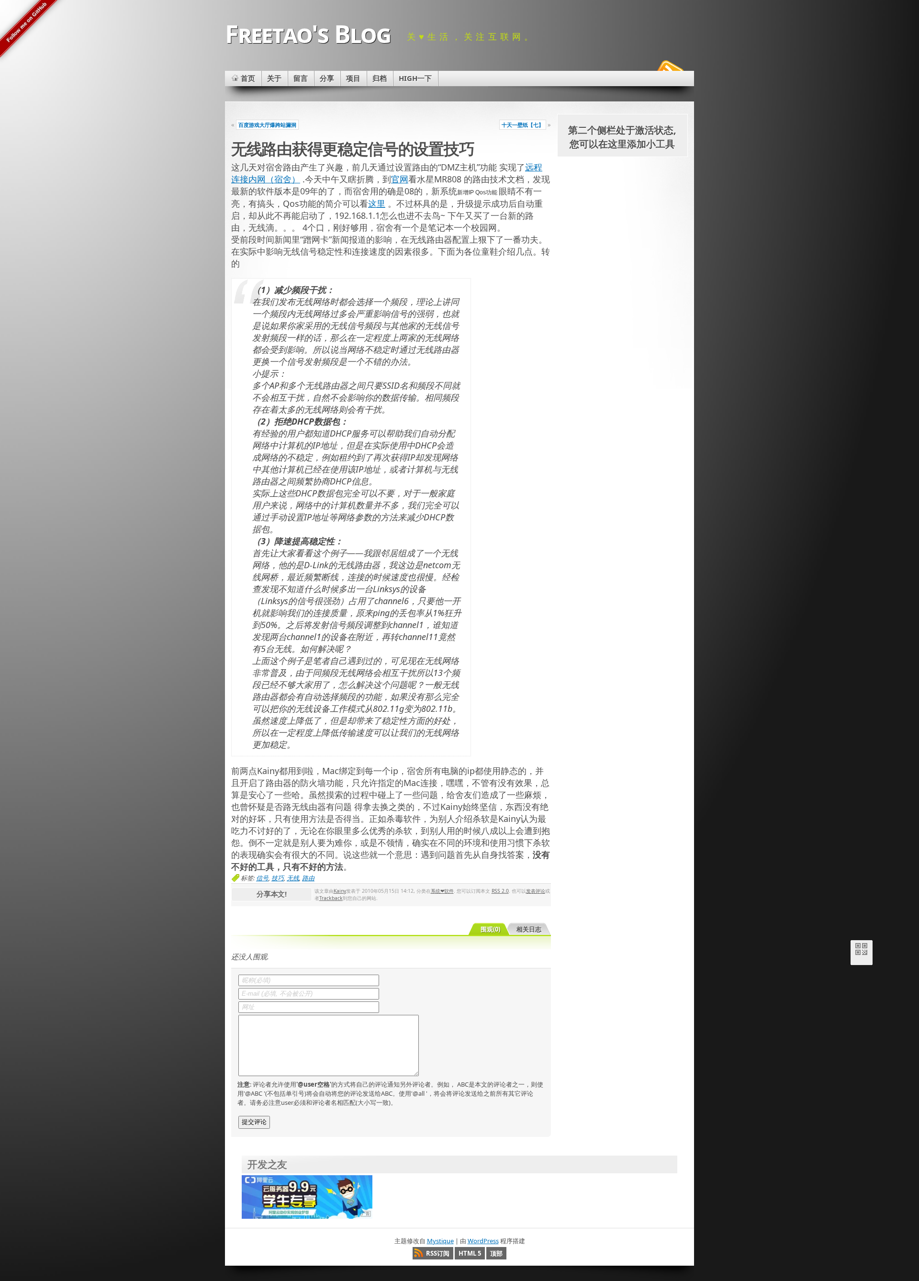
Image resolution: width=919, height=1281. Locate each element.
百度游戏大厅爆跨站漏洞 (267, 124)
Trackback (331, 898)
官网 (399, 179)
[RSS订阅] (669, 69)
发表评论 (535, 891)
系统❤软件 (442, 891)
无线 (293, 878)
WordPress (483, 1240)
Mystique (440, 1240)
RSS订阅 (437, 1253)
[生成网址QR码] (861, 951)
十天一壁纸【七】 (523, 124)
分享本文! (272, 894)
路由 (308, 878)
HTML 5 (470, 1253)
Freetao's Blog (308, 33)
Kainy (340, 891)
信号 (262, 878)
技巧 (277, 878)
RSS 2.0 (500, 891)
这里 (376, 203)
